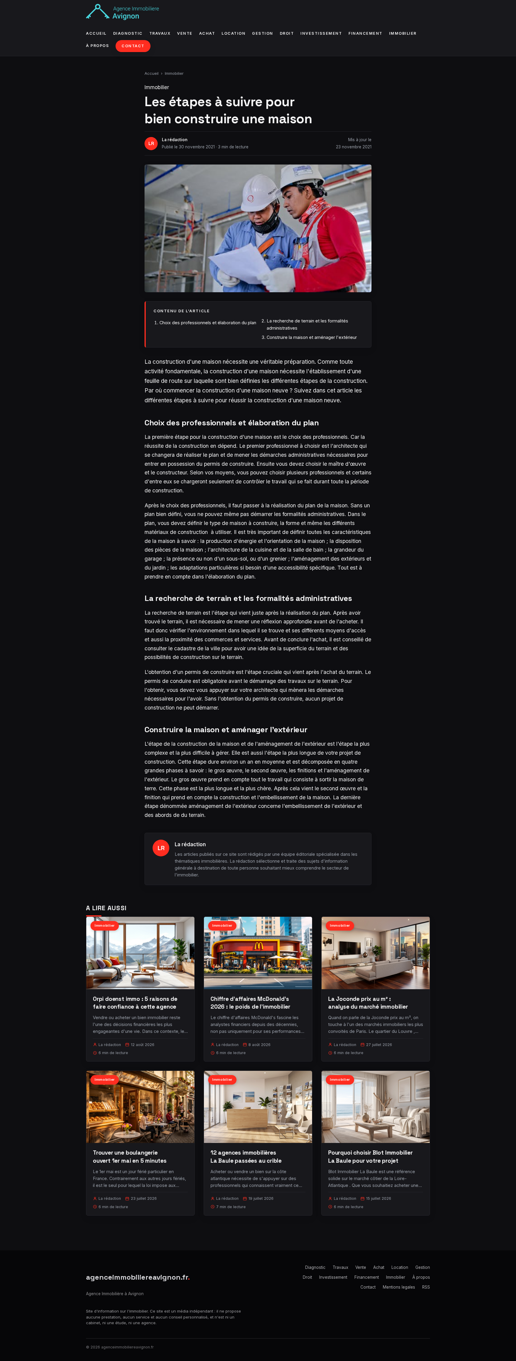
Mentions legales (399, 1287)
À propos (97, 45)
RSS (426, 1287)
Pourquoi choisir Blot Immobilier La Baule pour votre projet (370, 1156)
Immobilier (403, 33)
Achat (207, 33)
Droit (287, 33)
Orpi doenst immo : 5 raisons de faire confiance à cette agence (135, 1002)
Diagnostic (128, 33)
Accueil (96, 33)
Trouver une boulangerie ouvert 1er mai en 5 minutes (130, 1156)
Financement (365, 33)
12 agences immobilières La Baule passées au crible (246, 1156)
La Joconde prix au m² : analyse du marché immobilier (368, 1002)
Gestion (262, 33)
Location (233, 33)
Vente (185, 33)
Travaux (160, 33)
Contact (133, 46)
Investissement (321, 33)
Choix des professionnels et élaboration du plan (207, 322)
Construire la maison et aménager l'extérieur (312, 337)
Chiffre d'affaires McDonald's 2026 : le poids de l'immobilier (250, 1002)
